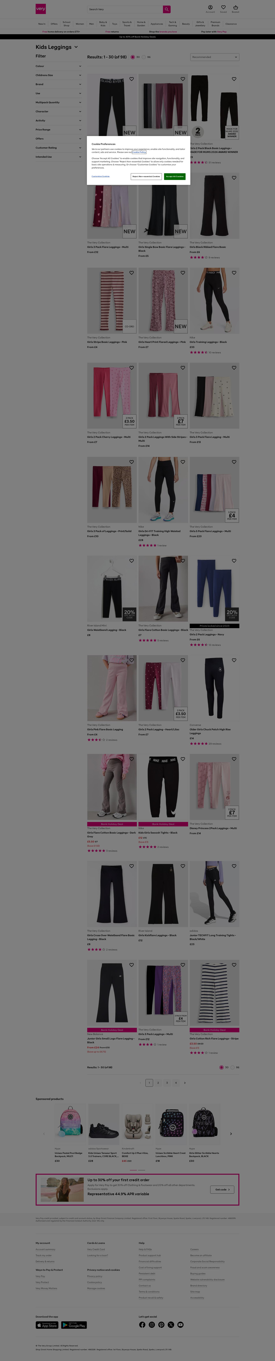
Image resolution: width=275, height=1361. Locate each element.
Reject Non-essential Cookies (146, 176)
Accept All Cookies (174, 176)
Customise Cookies (101, 176)
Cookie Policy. (139, 152)
